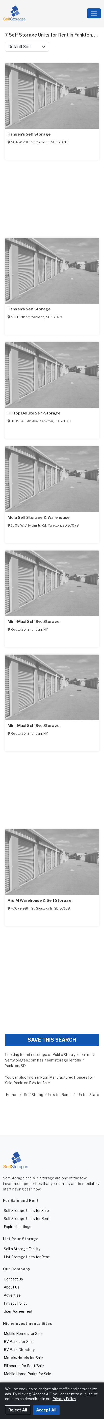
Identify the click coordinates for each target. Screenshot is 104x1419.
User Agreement (18, 1311)
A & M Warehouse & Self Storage (39, 900)
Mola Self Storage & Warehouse (38, 517)
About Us (11, 1287)
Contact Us (13, 1279)
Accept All (46, 1410)
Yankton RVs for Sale (32, 1083)
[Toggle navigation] (94, 13)
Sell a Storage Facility (22, 1249)
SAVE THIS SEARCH (52, 1040)
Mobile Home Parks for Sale (27, 1374)
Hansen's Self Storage (29, 134)
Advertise (12, 1295)
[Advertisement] (52, 978)
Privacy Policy (15, 1303)
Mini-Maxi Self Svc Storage (34, 621)
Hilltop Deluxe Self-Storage (34, 413)
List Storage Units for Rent (27, 1257)
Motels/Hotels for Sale (23, 1358)
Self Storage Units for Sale (26, 1210)
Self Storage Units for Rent (27, 1218)
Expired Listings (17, 1226)
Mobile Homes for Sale (23, 1333)
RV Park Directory (19, 1349)
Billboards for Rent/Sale (24, 1366)
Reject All (17, 1410)
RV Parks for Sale (19, 1341)
